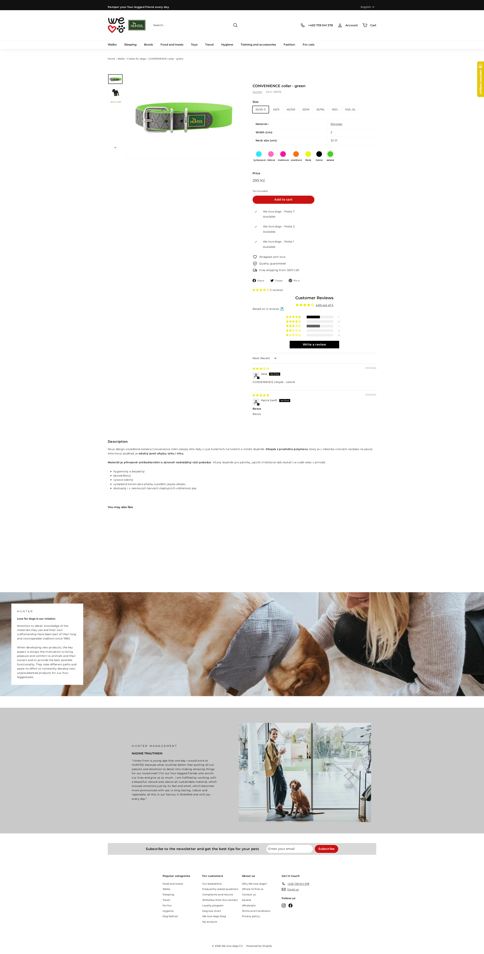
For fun (167, 905)
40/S (276, 109)
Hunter (257, 92)
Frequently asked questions (220, 888)
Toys (194, 44)
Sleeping (130, 44)
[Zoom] (183, 117)
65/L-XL (350, 109)
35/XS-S (260, 109)
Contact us (249, 894)
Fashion (289, 44)
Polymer (336, 124)
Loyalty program (212, 905)
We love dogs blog (214, 916)
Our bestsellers (212, 883)
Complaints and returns (217, 894)
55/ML (320, 109)
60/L (335, 109)
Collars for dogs (136, 58)
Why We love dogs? (254, 883)
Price (256, 173)
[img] (261, 368)
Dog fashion (170, 916)
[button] (261, 290)
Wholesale (249, 905)
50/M (305, 109)
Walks (112, 44)
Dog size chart (211, 910)
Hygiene (227, 44)
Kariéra (246, 899)
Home (111, 58)
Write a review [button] (314, 344)
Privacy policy (251, 916)
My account (209, 921)
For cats (308, 44)
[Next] (115, 146)
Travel (209, 44)
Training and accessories (258, 44)
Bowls (148, 44)
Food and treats (172, 44)
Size (255, 102)
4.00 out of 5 (324, 305)
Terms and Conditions (256, 910)
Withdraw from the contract (220, 899)
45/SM (291, 109)
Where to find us (252, 888)
